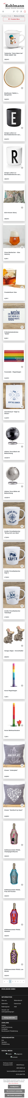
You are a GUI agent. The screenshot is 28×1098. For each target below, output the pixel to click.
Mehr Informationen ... (14, 1083)
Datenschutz (17, 1003)
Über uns (4, 1000)
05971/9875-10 (20, 1068)
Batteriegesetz (5, 1006)
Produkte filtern (15, 19)
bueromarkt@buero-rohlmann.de (16, 1071)
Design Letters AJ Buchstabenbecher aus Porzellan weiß (12, 173)
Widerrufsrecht (18, 1000)
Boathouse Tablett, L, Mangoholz (11, 94)
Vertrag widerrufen (9, 1017)
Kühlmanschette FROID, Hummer (12, 930)
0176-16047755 (20, 1074)
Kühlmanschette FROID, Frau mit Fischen (12, 890)
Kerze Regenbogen (10, 690)
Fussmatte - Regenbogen (12, 372)
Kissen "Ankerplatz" (11, 770)
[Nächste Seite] (20, 981)
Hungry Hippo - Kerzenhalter (13, 651)
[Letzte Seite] (23, 981)
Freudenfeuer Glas (10, 292)
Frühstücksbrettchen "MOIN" (11, 333)
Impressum (5, 1003)
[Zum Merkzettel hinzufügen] (22, 48)
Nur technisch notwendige (14, 1091)
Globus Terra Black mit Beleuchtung (12, 452)
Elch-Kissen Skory (10, 212)
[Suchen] (14, 11)
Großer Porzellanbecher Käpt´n (12, 572)
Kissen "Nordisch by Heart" (13, 810)
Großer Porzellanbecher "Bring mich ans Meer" (12, 532)
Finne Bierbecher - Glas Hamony (12, 253)
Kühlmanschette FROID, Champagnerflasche (12, 850)
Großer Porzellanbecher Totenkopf (12, 611)
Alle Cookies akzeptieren (14, 1095)
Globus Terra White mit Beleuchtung (12, 492)
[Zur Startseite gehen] (14, 6)
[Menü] (3, 11)
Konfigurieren (14, 1086)
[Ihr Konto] (21, 11)
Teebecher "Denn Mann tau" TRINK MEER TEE (13, 54)
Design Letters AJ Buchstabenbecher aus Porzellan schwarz (12, 134)
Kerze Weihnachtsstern (12, 730)
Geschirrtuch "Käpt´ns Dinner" (11, 412)
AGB (15, 1006)
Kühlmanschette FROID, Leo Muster (13, 970)
